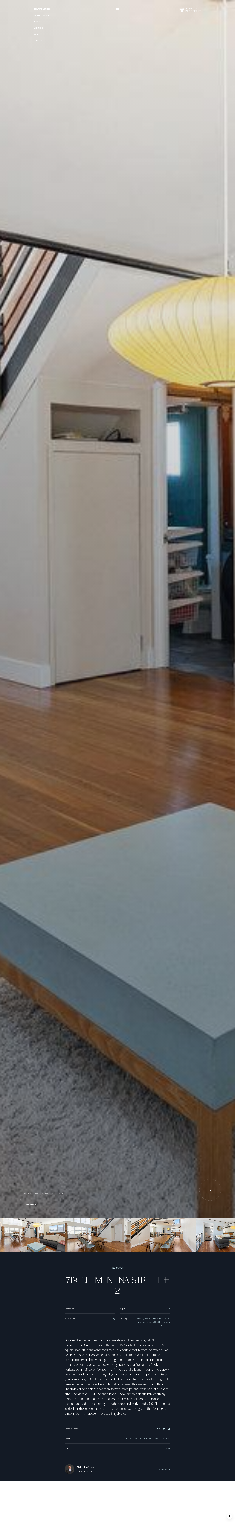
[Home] (190, 10)
